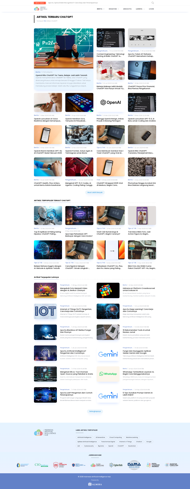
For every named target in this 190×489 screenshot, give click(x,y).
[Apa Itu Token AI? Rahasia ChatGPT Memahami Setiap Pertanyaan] (142, 37)
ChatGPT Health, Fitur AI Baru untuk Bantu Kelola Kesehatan (47, 184)
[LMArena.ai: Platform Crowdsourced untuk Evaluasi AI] (108, 290)
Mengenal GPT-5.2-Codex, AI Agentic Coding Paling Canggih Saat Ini (79, 184)
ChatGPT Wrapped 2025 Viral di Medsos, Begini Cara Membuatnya (110, 184)
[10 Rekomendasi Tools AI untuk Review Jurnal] (108, 332)
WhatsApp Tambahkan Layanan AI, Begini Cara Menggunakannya (138, 373)
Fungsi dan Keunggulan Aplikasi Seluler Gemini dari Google (137, 352)
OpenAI (110, 446)
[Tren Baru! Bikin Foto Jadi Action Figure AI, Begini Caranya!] (142, 215)
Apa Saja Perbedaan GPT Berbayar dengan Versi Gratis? (79, 235)
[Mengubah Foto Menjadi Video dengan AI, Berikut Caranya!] (45, 290)
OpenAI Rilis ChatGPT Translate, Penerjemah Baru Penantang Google (140, 152)
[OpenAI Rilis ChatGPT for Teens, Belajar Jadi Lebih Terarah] (63, 48)
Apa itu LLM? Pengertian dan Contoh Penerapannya (76, 394)
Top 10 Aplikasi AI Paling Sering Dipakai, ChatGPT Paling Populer (47, 233)
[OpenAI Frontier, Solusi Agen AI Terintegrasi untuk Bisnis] (79, 134)
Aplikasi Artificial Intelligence (87, 442)
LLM (79, 446)
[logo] (45, 432)
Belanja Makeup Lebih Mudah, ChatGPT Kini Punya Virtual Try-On (110, 87)
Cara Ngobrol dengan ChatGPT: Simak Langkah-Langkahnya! (77, 267)
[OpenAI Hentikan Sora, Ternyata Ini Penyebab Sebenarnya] (79, 102)
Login (151, 9)
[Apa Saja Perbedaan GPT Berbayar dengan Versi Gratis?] (79, 215)
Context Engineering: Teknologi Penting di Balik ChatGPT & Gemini (110, 55)
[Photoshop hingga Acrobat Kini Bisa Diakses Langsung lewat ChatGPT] (142, 166)
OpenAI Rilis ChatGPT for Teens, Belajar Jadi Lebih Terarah (70, 3)
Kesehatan (132, 446)
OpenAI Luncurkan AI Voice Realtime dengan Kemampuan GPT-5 (47, 120)
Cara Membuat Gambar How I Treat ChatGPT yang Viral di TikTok (110, 152)
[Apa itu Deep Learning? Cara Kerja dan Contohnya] (108, 311)
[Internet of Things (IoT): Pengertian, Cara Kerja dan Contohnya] (45, 311)
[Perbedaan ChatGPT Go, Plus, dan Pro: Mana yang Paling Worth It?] (111, 249)
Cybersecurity (89, 446)
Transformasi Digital (108, 442)
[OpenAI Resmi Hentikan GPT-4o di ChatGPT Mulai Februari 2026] (48, 134)
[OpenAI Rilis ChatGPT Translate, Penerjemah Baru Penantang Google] (142, 134)
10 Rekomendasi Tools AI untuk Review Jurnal (136, 331)
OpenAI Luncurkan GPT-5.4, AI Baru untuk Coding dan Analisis (142, 120)
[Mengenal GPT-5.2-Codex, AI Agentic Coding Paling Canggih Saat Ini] (79, 166)
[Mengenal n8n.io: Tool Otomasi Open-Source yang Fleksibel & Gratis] (45, 374)
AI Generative (100, 437)
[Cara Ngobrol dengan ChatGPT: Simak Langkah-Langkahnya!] (79, 249)
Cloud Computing (115, 437)
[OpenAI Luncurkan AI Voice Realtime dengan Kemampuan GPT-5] (48, 102)
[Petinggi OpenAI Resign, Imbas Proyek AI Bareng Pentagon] (111, 102)
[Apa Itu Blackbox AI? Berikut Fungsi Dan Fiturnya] (45, 332)
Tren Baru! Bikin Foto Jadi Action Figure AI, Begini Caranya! (139, 233)
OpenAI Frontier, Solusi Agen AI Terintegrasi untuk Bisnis (78, 152)
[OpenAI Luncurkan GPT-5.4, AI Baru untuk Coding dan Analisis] (142, 102)
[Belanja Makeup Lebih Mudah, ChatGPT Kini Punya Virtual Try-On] (111, 70)
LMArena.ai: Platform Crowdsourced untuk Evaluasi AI (139, 289)
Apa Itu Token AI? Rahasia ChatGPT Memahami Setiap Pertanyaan (140, 55)
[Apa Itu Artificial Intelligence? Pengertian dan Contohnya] (45, 353)
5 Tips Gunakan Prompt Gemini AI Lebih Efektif (138, 394)
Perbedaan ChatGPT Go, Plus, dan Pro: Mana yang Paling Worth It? (110, 267)
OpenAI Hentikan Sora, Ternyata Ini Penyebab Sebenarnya (75, 120)
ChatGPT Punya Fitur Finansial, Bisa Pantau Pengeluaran (141, 87)
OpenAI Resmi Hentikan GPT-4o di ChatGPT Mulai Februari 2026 (48, 152)
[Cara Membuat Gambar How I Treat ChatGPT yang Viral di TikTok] (111, 134)
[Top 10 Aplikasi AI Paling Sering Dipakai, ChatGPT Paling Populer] (48, 215)
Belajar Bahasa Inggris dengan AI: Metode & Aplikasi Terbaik (47, 267)
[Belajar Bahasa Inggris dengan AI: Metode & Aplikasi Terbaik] (48, 249)
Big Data (101, 446)
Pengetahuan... (102, 51)
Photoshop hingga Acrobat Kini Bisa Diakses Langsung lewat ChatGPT (142, 184)
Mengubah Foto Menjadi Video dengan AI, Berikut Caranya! (73, 289)
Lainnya (139, 9)
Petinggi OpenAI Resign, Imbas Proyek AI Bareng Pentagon (110, 120)
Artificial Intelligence (84, 437)
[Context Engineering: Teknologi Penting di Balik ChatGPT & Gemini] (111, 37)
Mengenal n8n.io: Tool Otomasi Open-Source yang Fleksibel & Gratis (76, 373)
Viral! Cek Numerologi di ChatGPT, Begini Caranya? (108, 233)
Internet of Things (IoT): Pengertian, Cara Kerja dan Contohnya (76, 310)
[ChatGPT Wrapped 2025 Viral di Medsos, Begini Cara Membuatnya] (111, 166)
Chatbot (139, 442)
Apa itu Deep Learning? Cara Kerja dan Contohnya (138, 310)
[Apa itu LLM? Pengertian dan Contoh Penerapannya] (45, 395)
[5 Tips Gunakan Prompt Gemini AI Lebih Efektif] (108, 395)
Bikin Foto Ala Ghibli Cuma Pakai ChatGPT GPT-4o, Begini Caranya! (141, 267)
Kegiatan (113, 9)
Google (148, 442)
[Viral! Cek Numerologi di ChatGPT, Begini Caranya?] (111, 215)
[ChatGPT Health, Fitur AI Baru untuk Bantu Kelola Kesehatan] (48, 166)
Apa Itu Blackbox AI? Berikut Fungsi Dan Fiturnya (75, 331)
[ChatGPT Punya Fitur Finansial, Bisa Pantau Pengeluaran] (142, 70)
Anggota (127, 9)
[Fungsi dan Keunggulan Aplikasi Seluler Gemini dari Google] (108, 353)
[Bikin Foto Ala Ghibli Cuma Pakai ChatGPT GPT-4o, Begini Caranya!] (142, 249)
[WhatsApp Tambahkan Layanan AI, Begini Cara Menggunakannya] (108, 374)
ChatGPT (121, 446)
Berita (100, 9)
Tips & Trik (101, 147)
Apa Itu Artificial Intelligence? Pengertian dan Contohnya (73, 352)
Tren (98, 180)
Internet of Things (125, 442)
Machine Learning (132, 437)
